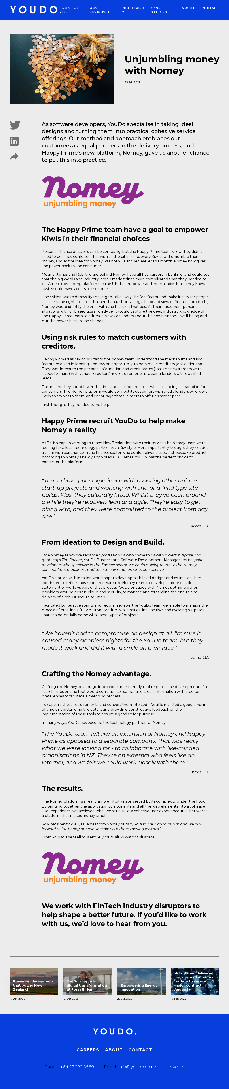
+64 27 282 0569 (77, 1066)
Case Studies (159, 10)
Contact (211, 8)
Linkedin (175, 1066)
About (188, 8)
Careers (88, 1049)
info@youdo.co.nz (137, 1066)
